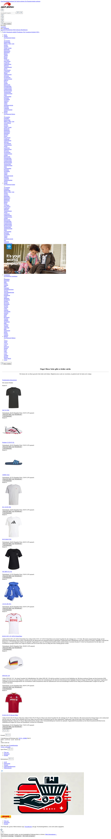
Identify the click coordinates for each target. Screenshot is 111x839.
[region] (55, 555)
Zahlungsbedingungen (9, 766)
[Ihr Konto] (2, 20)
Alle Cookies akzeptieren (29, 836)
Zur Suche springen (19, 1)
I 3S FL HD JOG (6, 604)
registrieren (6, 28)
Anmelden (3, 27)
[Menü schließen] (4, 39)
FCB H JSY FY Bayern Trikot (10, 715)
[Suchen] (17, 12)
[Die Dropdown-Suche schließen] (21, 12)
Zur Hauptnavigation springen (32, 1)
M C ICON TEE (6, 507)
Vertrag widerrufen (5, 747)
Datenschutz (7, 763)
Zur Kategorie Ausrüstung (10, 276)
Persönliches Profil (11, 29)
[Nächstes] (7, 730)
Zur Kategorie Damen (9, 37)
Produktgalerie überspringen (9, 380)
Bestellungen (24, 29)
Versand (6, 765)
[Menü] (2, 10)
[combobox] (8, 13)
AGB (5, 762)
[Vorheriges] (4, 730)
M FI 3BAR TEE (6, 539)
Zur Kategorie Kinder (9, 184)
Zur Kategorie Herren (9, 114)
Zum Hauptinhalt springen (7, 1)
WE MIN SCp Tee (7, 571)
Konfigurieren (18, 836)
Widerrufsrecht (7, 768)
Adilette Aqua (5, 474)
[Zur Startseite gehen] (7, 7)
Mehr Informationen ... (51, 834)
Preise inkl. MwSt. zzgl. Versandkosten (12, 414)
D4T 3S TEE (5, 410)
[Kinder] (35, 273)
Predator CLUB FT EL (8, 442)
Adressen (18, 29)
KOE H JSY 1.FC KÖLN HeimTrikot (12, 636)
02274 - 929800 (23, 738)
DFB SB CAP (6, 675)
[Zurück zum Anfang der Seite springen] (2, 832)
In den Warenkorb (7, 416)
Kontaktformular (13, 745)
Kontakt (6, 755)
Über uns (6, 752)
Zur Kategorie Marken (9, 338)
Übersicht (3, 29)
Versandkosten (28, 826)
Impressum (7, 754)
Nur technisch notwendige (7, 836)
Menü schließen (7, 23)
